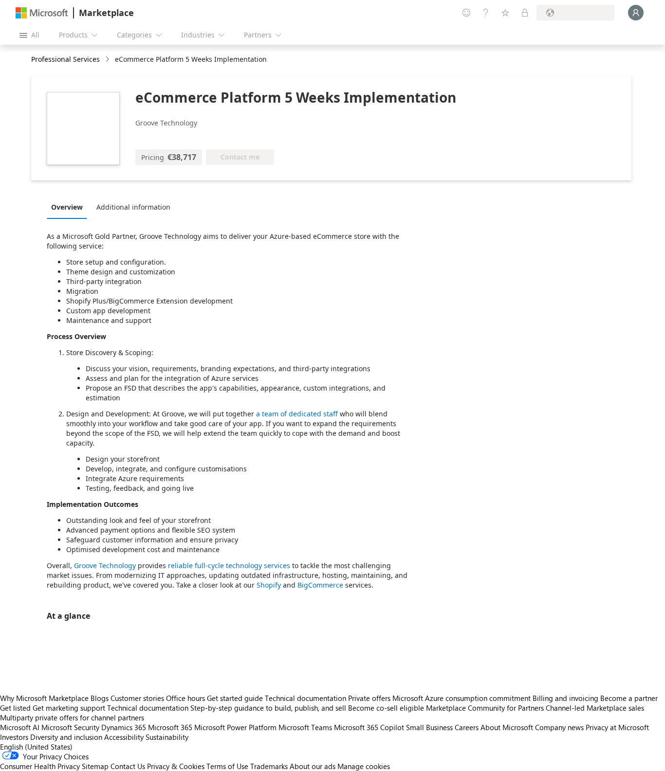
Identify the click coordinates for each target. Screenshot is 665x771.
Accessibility (124, 737)
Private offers (369, 698)
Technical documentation (305, 698)
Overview (67, 207)
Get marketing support (69, 708)
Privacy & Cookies (175, 766)
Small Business (429, 727)
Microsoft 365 (170, 727)
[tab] (69, 206)
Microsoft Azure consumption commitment (462, 698)
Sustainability (167, 737)
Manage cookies (363, 766)
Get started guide (235, 698)
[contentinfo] (108, 59)
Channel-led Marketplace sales (595, 708)
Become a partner (629, 698)
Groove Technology (105, 565)
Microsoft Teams (305, 727)
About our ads (312, 766)
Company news (559, 727)
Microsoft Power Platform (235, 727)
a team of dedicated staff (297, 413)
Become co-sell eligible (386, 708)
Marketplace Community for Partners (485, 708)
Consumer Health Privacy (40, 766)
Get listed (15, 708)
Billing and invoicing (565, 698)
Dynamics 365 (123, 727)
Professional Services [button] (65, 59)
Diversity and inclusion (66, 737)
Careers (467, 727)
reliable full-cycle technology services (229, 565)
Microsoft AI (19, 727)
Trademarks (269, 766)
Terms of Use (227, 766)
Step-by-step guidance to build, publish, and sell (268, 708)
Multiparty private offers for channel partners (72, 717)
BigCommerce (320, 585)
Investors (14, 737)
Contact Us (128, 766)
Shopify (269, 585)
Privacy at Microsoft (617, 727)
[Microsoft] (42, 12)
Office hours (185, 698)
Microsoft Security (70, 727)
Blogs (100, 698)
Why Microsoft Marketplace (44, 698)
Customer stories (137, 698)
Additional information (133, 207)
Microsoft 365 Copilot (369, 727)
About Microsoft (506, 727)
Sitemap (95, 766)
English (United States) (36, 747)
